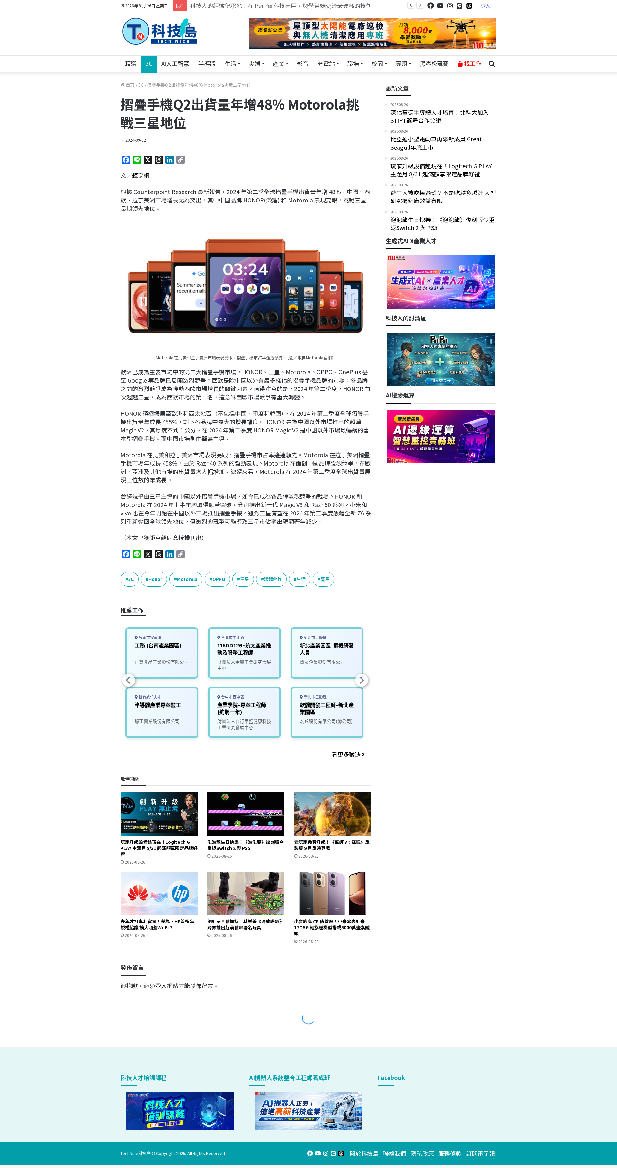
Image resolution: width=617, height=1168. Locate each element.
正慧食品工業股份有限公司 (162, 661)
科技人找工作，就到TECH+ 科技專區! (238, 5)
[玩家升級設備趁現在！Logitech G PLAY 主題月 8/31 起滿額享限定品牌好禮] (159, 813)
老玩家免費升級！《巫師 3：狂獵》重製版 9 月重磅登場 (332, 845)
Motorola (187, 579)
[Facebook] (430, 5)
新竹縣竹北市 (150, 697)
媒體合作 (273, 579)
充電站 (326, 63)
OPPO (218, 579)
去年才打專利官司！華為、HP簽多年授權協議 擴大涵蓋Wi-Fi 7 (157, 924)
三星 (244, 579)
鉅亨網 (140, 175)
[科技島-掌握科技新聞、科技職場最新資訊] (160, 31)
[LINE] (459, 6)
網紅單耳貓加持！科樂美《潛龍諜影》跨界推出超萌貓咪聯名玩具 (245, 924)
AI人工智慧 (175, 63)
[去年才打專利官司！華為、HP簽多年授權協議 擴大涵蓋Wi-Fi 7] (159, 893)
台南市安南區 (150, 637)
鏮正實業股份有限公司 (157, 721)
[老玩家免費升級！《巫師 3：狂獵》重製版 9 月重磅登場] (332, 813)
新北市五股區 (315, 637)
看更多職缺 (347, 754)
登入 (485, 6)
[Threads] (469, 5)
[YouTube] (440, 5)
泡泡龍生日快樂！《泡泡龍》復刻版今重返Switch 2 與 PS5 (245, 845)
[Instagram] (450, 5)
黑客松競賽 (434, 63)
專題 (401, 63)
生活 (230, 63)
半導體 (207, 63)
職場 (353, 63)
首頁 (130, 85)
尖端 (254, 63)
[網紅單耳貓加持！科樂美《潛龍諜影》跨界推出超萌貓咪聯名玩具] (245, 893)
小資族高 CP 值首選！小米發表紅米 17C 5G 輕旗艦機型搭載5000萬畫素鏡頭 (332, 927)
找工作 (472, 63)
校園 (377, 63)
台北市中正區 (232, 637)
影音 (302, 63)
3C (149, 63)
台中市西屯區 (232, 697)
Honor (155, 579)
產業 (278, 63)
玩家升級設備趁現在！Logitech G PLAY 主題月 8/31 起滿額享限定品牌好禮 (159, 848)
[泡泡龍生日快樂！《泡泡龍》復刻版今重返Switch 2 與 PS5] (245, 813)
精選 (131, 63)
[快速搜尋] (491, 64)
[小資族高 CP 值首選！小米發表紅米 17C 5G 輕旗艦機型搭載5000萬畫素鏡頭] (332, 893)
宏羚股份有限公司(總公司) (326, 721)
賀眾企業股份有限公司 (322, 661)
